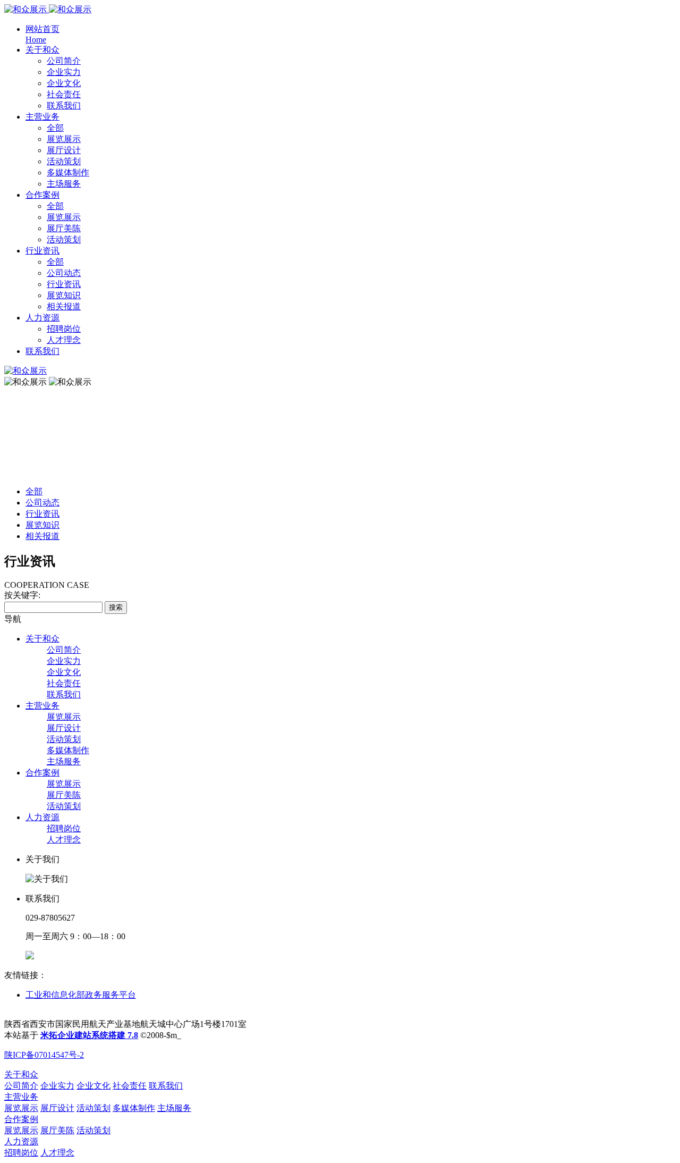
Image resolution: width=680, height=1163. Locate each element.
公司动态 (43, 502)
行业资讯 (43, 513)
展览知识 (43, 524)
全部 (55, 127)
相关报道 (43, 536)
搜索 (116, 607)
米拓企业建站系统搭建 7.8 (89, 1035)
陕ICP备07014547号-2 (44, 1054)
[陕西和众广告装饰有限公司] (47, 9)
